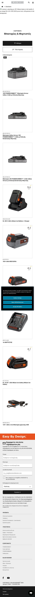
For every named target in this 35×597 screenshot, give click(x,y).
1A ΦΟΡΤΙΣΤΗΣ (7, 342)
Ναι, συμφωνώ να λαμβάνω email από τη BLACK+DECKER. (17, 478)
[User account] (33, 2)
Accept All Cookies (17, 306)
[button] (3, 578)
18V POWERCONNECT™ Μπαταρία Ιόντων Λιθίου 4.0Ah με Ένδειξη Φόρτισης (15, 94)
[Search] (29, 2)
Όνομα (4, 454)
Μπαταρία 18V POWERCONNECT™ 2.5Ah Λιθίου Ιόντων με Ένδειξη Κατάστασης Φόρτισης (17, 179)
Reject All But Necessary (17, 302)
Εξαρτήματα (8, 6)
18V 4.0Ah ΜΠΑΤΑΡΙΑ (9, 261)
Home (2, 6)
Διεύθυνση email (7, 469)
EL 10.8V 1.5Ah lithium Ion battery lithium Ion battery (16, 383)
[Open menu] (2, 2)
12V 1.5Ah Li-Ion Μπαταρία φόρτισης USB (16, 425)
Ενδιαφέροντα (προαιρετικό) (11, 483)
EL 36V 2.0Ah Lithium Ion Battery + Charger (16, 221)
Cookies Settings (17, 297)
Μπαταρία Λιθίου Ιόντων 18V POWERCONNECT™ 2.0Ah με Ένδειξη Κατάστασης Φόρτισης (14, 136)
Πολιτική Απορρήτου (26, 499)
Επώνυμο (5, 462)
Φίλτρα (18, 43)
